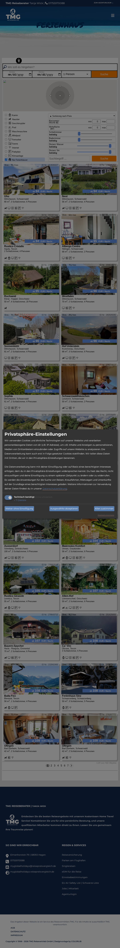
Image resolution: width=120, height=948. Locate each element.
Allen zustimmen (104, 508)
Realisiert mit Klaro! (106, 515)
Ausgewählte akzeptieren (64, 508)
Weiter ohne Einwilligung (19, 508)
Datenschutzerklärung (54, 488)
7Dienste (20, 500)
